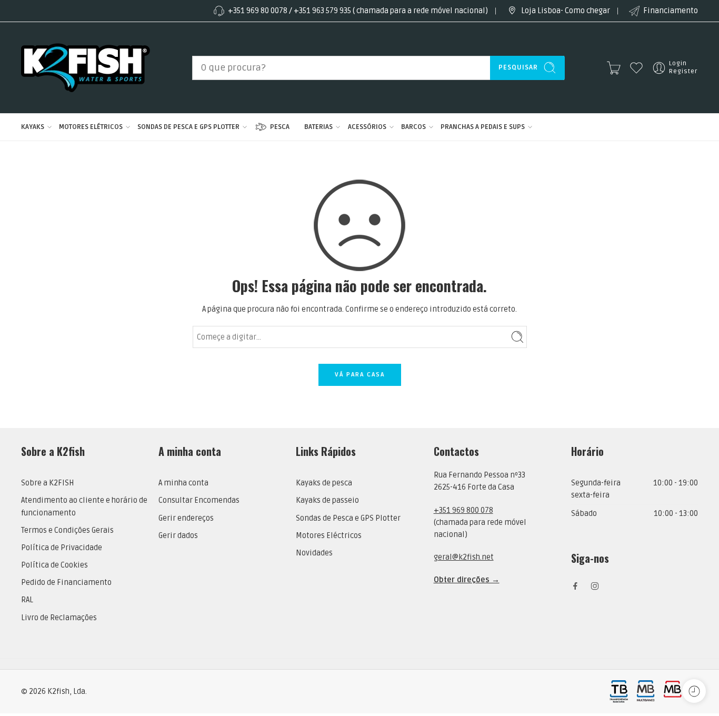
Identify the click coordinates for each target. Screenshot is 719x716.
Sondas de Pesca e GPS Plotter (348, 518)
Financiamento (670, 10)
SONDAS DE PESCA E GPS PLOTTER (188, 127)
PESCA (279, 127)
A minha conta (183, 483)
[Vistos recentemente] (694, 691)
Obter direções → (467, 579)
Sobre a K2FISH (47, 483)
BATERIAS (318, 127)
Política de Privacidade (61, 547)
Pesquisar (518, 67)
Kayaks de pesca (324, 483)
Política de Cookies (54, 565)
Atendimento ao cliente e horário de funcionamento (84, 506)
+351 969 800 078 (463, 510)
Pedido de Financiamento (66, 582)
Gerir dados (178, 535)
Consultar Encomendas (198, 500)
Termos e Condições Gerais (67, 530)
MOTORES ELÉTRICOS (91, 127)
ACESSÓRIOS (367, 127)
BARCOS (413, 127)
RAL (27, 599)
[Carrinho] (613, 68)
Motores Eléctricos (329, 535)
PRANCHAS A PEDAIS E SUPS (483, 127)
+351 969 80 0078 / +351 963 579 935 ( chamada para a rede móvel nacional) (358, 10)
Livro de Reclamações (59, 617)
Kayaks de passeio (327, 500)
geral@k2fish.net (464, 557)
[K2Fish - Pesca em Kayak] (85, 67)
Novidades (314, 553)
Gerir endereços (186, 518)
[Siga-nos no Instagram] (595, 586)
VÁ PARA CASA (360, 375)
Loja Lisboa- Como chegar (565, 10)
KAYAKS (32, 127)
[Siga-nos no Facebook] (575, 586)
